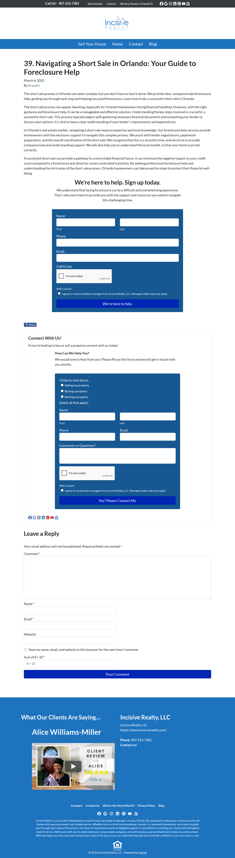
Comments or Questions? (77, 445)
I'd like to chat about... (74, 380)
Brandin (34, 85)
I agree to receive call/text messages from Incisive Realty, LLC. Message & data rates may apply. (115, 293)
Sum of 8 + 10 (34, 657)
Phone (61, 236)
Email (61, 251)
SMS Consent (63, 288)
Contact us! (128, 745)
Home (117, 44)
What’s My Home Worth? (119, 805)
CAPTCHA (64, 267)
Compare (76, 805)
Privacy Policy (146, 805)
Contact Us (93, 805)
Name (61, 216)
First (59, 229)
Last (122, 229)
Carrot (143, 852)
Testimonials (95, 3)
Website (30, 634)
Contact (111, 3)
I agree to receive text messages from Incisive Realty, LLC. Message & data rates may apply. (115, 490)
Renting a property (76, 397)
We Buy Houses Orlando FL (136, 3)
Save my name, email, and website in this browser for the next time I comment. (83, 650)
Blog (153, 44)
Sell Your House (92, 44)
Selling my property (77, 385)
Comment (32, 554)
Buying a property (76, 391)
